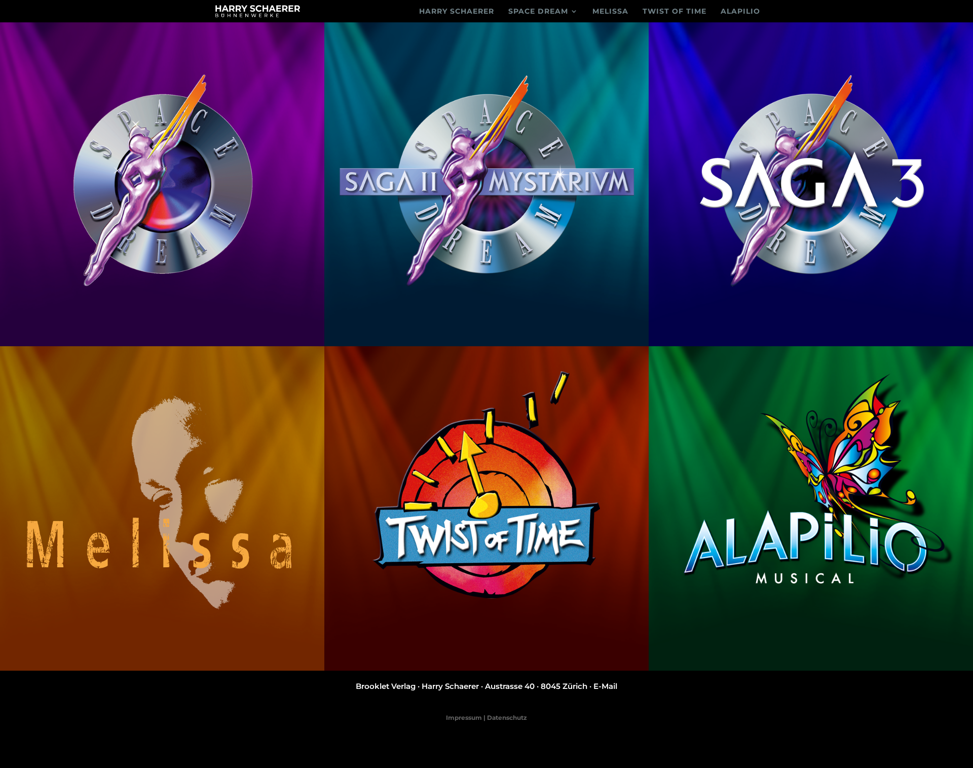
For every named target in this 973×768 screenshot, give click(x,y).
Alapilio (740, 12)
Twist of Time (674, 12)
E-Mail (605, 686)
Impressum (464, 717)
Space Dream (538, 12)
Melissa (610, 12)
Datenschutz (507, 717)
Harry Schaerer (456, 12)
